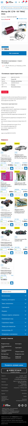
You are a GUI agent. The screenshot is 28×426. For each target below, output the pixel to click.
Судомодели (5, 307)
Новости (3, 375)
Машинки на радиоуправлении (5, 357)
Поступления (4, 378)
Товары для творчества (8, 326)
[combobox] (14, 291)
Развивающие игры (7, 318)
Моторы (13, 84)
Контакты (24, 393)
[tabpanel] (14, 31)
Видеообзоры (4, 390)
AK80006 (17, 189)
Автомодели (18, 343)
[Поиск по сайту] (19, 2)
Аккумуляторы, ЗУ (7, 330)
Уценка (3, 393)
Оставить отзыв (23, 18)
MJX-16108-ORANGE (6, 217)
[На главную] (9, 2)
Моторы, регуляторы (16, 81)
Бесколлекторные (16, 86)
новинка (3, 143)
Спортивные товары (7, 322)
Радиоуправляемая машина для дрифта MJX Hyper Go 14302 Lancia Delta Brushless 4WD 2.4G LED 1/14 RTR (7, 273)
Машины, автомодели (8, 299)
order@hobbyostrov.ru (20, 379)
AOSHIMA (24, 162)
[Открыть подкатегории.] (24, 296)
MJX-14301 (3, 163)
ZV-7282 (17, 219)
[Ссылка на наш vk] (22, 405)
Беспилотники (6, 296)
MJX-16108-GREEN (5, 247)
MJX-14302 (3, 275)
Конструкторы (5, 354)
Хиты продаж (4, 384)
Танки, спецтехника (7, 303)
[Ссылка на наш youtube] (26, 405)
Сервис (25, 396)
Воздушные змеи (19, 354)
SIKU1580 (17, 247)
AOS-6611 (17, 162)
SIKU (26, 247)
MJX (12, 163)
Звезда (25, 219)
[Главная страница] (2, 7)
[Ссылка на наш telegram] (19, 405)
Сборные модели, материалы (10, 315)
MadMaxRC (3, 189)
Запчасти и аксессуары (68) (5, 155)
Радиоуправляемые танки (6, 346)
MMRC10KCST (4, 187)
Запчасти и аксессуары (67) (5, 210)
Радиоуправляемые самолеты (6, 350)
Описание (4, 92)
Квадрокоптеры (5, 343)
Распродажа (4, 387)
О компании (24, 390)
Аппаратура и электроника (9, 334)
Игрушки (4, 311)
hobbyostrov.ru (15, 416)
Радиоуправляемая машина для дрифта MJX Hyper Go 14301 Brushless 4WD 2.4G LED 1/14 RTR (7, 161)
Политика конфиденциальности (21, 400)
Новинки (4, 140)
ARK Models (24, 189)
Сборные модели (19, 351)
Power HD (13, 79)
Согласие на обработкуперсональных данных (5, 398)
